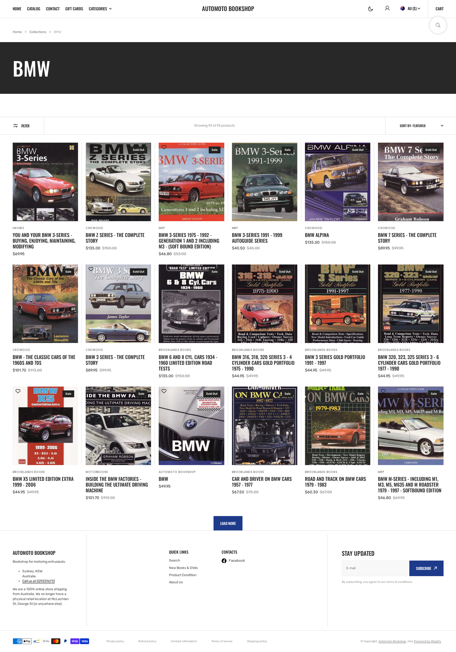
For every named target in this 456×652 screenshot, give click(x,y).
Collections (37, 32)
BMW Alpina (317, 235)
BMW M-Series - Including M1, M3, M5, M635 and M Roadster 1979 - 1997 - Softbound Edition (409, 484)
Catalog (33, 8)
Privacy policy (115, 641)
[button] (370, 8)
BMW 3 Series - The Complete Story (115, 359)
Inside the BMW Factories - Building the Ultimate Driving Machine (117, 484)
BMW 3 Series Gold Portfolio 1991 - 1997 (335, 359)
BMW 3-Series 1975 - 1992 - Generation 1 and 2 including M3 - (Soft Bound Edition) (189, 240)
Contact (53, 8)
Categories (98, 8)
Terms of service (222, 641)
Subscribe (423, 568)
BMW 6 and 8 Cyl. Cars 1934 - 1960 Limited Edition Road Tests (188, 362)
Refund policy (147, 641)
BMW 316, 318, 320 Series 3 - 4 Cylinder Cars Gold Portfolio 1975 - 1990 (263, 362)
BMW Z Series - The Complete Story (115, 237)
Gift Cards (74, 8)
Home (17, 8)
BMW (163, 479)
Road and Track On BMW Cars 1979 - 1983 (335, 481)
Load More (228, 523)
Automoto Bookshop (392, 641)
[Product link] (45, 200)
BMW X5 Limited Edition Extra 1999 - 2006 (43, 481)
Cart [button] (440, 8)
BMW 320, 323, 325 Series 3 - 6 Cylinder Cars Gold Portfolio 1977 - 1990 (409, 362)
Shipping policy (257, 641)
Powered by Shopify (427, 641)
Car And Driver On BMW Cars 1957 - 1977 (262, 481)
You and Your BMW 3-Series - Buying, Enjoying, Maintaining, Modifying (44, 240)
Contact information (184, 641)
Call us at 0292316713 (38, 581)
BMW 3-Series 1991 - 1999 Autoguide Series (257, 237)
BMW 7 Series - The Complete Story (407, 237)
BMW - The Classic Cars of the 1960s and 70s (44, 359)
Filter (25, 125)
